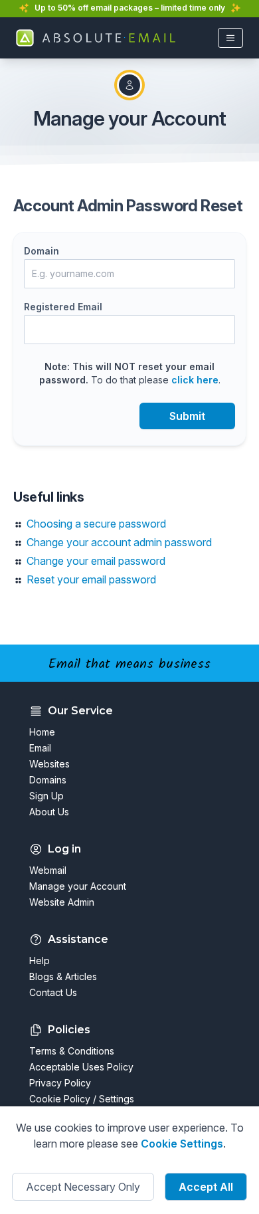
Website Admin (61, 902)
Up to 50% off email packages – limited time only (130, 8)
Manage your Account (77, 886)
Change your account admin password (119, 542)
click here (194, 379)
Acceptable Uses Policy (81, 1066)
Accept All (206, 1186)
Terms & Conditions (71, 1051)
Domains (47, 779)
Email (40, 748)
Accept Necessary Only (83, 1186)
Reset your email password (91, 579)
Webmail (47, 870)
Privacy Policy (60, 1082)
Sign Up (46, 795)
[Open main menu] (230, 38)
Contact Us (53, 992)
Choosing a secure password (96, 523)
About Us (49, 811)
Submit (187, 416)
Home (42, 732)
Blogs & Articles (63, 976)
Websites (49, 763)
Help (39, 960)
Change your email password (96, 560)
